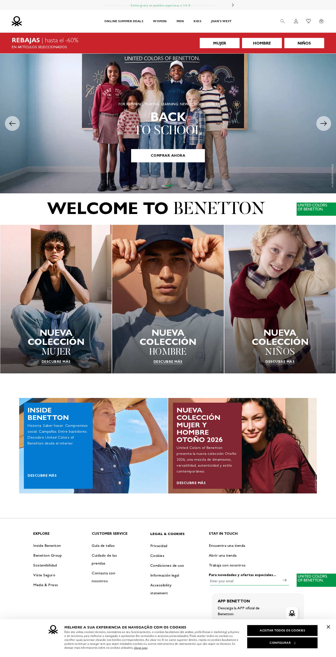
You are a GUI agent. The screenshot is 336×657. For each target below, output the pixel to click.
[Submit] (285, 580)
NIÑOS (304, 43)
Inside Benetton (47, 545)
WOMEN (160, 21)
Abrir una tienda (223, 555)
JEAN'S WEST (221, 21)
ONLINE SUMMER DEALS (123, 21)
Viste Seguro (44, 575)
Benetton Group (47, 555)
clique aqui (141, 647)
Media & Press (45, 584)
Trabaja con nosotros (227, 565)
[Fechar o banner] (328, 626)
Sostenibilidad (45, 565)
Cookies (157, 555)
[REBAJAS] (168, 43)
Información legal (164, 575)
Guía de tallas (103, 545)
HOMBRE (262, 43)
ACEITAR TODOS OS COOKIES (282, 630)
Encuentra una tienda (227, 545)
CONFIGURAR (280, 642)
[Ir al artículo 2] (169, 185)
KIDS (197, 21)
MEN (180, 21)
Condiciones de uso (167, 565)
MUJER (219, 43)
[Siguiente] (233, 5)
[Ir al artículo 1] (163, 185)
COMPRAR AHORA (168, 155)
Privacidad (159, 545)
